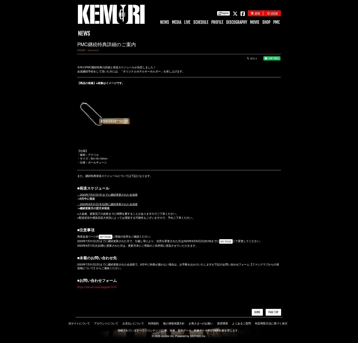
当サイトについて (79, 323)
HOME (257, 312)
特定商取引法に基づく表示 (271, 323)
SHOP (266, 22)
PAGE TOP (273, 312)
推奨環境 (222, 323)
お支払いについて (133, 323)
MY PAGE (105, 237)
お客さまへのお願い (201, 323)
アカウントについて (106, 323)
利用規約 (153, 323)
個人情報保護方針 (174, 323)
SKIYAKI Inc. (198, 336)
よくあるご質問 (241, 323)
